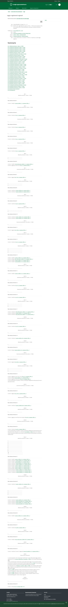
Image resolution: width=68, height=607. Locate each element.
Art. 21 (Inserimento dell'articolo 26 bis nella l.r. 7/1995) (17, 72)
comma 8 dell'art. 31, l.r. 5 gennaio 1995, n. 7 (22, 462)
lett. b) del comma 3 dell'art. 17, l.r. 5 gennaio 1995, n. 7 (25, 314)
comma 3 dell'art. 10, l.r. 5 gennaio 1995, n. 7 (23, 218)
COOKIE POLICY (53, 603)
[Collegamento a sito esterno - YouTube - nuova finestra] (50, 4)
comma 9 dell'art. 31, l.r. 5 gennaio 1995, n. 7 (23, 463)
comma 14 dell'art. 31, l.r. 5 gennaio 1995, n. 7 (22, 468)
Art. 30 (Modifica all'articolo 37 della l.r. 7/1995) (16, 83)
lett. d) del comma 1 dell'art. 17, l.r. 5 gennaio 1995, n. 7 (25, 311)
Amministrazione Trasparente (30, 592)
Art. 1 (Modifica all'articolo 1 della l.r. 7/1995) (15, 46)
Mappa (59, 1)
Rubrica (55, 1)
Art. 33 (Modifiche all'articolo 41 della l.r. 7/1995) (16, 87)
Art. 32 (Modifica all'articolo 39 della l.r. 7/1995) (16, 86)
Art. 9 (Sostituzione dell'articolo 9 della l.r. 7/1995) (16, 56)
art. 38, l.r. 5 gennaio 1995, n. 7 (21, 527)
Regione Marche (10, 1)
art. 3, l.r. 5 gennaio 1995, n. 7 (20, 127)
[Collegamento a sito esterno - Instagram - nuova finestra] (51, 4)
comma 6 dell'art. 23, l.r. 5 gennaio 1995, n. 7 (22, 350)
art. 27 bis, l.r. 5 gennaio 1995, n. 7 (20, 393)
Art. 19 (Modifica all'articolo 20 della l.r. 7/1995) (16, 69)
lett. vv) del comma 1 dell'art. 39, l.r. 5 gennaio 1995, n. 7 (24, 539)
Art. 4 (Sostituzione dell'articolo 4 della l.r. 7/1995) (16, 50)
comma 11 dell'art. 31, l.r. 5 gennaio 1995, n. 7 (22, 465)
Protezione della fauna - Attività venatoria (20, 36)
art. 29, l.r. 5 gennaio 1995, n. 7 (31, 417)
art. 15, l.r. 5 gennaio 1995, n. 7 (21, 285)
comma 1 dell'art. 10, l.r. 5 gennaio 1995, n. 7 (23, 217)
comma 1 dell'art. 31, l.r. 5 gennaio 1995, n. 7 (22, 459)
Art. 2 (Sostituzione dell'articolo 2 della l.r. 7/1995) (16, 47)
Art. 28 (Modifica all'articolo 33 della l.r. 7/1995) (16, 81)
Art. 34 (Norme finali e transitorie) (13, 89)
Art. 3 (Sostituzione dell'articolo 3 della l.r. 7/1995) (16, 48)
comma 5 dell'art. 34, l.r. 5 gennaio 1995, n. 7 (23, 502)
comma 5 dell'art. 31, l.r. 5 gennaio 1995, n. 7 (23, 460)
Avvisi (45, 594)
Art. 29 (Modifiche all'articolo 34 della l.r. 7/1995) (16, 82)
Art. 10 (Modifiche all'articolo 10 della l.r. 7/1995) (16, 57)
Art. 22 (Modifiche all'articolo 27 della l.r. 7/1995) (16, 73)
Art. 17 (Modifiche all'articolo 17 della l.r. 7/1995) (16, 67)
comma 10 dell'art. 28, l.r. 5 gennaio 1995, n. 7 (23, 405)
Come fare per (46, 597)
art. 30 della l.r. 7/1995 (29, 432)
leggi (24, 11)
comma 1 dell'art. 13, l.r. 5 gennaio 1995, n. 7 (22, 257)
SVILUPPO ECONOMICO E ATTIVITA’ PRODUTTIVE (21, 33)
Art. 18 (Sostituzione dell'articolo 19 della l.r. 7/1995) (17, 68)
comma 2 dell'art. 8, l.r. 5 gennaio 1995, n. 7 (23, 190)
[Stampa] (41, 22)
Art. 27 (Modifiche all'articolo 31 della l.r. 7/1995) (16, 79)
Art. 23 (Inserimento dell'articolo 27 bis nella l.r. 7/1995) (17, 74)
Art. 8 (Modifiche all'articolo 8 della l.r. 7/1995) (16, 55)
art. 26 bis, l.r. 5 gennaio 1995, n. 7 (20, 362)
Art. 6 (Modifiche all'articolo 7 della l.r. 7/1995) (16, 52)
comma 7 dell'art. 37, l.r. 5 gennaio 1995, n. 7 (22, 515)
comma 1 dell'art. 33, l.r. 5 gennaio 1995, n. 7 (23, 484)
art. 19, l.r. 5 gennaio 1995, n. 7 (21, 326)
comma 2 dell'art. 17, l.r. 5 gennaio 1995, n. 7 (23, 313)
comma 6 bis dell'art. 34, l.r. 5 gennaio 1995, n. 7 (24, 503)
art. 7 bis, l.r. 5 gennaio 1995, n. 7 (20, 177)
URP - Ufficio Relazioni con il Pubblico (50, 599)
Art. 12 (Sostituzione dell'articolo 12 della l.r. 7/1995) (17, 60)
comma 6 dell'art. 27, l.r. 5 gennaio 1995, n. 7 (22, 377)
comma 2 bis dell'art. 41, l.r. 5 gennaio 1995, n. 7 (31, 551)
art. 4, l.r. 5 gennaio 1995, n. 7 (20, 139)
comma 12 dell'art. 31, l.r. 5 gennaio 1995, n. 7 (22, 467)
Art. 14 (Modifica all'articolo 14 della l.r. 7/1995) (16, 63)
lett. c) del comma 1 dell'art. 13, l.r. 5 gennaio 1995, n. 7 (24, 259)
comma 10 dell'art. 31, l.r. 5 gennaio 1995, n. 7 (23, 464)
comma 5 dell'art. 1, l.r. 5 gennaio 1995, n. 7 (22, 103)
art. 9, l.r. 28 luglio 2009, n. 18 (19, 586)
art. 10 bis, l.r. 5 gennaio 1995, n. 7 (20, 230)
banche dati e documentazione (16, 11)
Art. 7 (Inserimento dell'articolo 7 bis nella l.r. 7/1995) (17, 54)
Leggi (46, 20)
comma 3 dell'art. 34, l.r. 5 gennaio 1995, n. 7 (23, 500)
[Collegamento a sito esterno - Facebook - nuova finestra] (49, 4)
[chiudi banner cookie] (66, 602)
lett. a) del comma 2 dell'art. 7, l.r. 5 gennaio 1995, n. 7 (24, 164)
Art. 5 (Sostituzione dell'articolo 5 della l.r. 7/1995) (16, 51)
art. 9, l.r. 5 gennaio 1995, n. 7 (20, 203)
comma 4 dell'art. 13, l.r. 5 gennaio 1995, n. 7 (22, 260)
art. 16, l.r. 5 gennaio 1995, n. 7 (21, 297)
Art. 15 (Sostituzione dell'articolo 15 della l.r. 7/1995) (17, 64)
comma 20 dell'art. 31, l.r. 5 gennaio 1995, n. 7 (24, 472)
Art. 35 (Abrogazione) (11, 90)
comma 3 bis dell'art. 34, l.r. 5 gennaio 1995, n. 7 (24, 501)
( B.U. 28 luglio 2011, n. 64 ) (18, 30)
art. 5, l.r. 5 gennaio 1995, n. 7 (20, 151)
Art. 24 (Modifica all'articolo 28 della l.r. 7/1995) (16, 76)
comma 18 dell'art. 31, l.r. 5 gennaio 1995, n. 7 (24, 471)
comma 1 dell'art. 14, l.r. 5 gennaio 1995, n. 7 (22, 273)
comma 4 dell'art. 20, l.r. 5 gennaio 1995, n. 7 (23, 338)
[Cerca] (59, 5)
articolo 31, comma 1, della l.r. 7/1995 (23, 565)
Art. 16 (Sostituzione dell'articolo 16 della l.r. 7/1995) (17, 65)
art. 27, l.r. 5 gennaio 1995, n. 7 (27, 376)
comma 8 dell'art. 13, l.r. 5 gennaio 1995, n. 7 (22, 261)
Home (9, 11)
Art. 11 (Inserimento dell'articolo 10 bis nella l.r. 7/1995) (17, 59)
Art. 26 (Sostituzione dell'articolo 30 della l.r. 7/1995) (17, 78)
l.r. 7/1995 (33, 563)
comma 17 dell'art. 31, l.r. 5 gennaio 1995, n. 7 (23, 469)
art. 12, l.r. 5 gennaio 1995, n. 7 (21, 242)
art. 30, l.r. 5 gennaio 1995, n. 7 (21, 429)
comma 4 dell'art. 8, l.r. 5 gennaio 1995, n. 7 (23, 191)
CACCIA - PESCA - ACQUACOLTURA (19, 34)
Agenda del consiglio (47, 596)
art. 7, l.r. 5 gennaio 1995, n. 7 (25, 165)
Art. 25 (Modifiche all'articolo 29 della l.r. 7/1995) (16, 77)
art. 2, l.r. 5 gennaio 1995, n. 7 (20, 115)
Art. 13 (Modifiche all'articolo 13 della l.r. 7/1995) (16, 61)
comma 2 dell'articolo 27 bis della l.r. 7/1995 (23, 559)
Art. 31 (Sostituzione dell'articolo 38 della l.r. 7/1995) (17, 85)
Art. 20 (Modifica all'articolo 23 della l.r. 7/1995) (16, 70)
